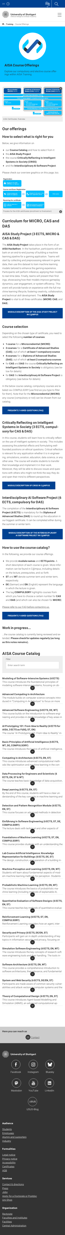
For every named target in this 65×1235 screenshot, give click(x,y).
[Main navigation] (59, 14)
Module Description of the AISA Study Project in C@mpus (32, 313)
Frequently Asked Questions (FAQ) (26, 410)
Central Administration (14, 1225)
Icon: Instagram (33, 1064)
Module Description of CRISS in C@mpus (29, 485)
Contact (35, 1037)
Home (3, 23)
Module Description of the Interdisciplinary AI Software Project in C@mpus (33, 534)
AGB (4, 1170)
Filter (8, 659)
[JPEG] (32, 193)
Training (9, 24)
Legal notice (8, 1154)
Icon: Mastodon (16, 1083)
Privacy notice (9, 1158)
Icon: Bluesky (49, 1064)
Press (5, 1188)
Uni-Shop (7, 1199)
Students (7, 1129)
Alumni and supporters (14, 1136)
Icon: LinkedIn (49, 1083)
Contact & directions (13, 1184)
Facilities (7, 1221)
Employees (8, 1133)
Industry (6, 1140)
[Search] (56, 4)
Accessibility (9, 1162)
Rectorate (7, 1213)
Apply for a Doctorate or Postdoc (19, 1196)
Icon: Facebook (15, 1064)
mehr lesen (32, 688)
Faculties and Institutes (14, 1217)
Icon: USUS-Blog (32, 1101)
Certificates (8, 1166)
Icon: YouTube (33, 1083)
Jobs (5, 1192)
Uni (3, 4)
